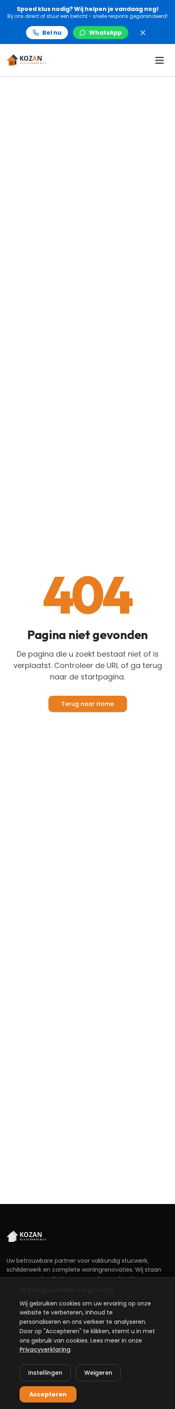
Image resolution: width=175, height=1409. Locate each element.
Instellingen (45, 1373)
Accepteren (48, 1394)
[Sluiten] (142, 32)
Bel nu (51, 33)
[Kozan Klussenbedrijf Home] (29, 60)
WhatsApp (105, 33)
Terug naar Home (87, 704)
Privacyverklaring (45, 1349)
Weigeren (98, 1373)
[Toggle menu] (159, 60)
